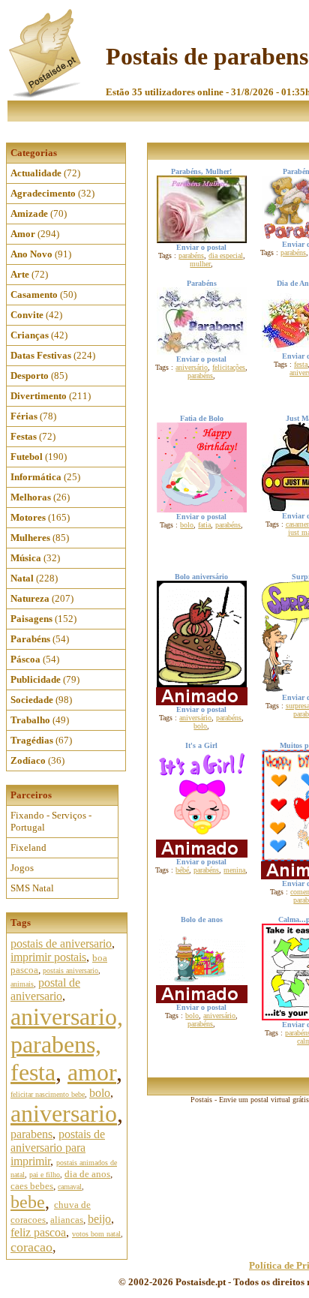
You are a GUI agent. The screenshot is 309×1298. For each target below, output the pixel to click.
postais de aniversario (61, 943)
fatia (204, 525)
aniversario (63, 1113)
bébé (182, 870)
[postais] (46, 94)
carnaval (70, 1186)
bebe (27, 1202)
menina (234, 870)
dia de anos (87, 1173)
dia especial (225, 255)
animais (22, 984)
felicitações (228, 367)
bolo (99, 1092)
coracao (31, 1246)
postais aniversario (70, 970)
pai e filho (44, 1174)
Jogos (22, 867)
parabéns (191, 255)
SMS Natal (32, 888)
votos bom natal (96, 1234)
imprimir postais (48, 957)
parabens (31, 1134)
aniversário (192, 367)
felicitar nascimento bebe (47, 1094)
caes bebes (31, 1185)
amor (92, 1072)
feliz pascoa (38, 1232)
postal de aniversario (45, 989)
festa (301, 364)
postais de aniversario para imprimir (57, 1147)
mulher (200, 264)
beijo (99, 1218)
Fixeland (28, 847)
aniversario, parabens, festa (66, 1044)
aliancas (66, 1219)
